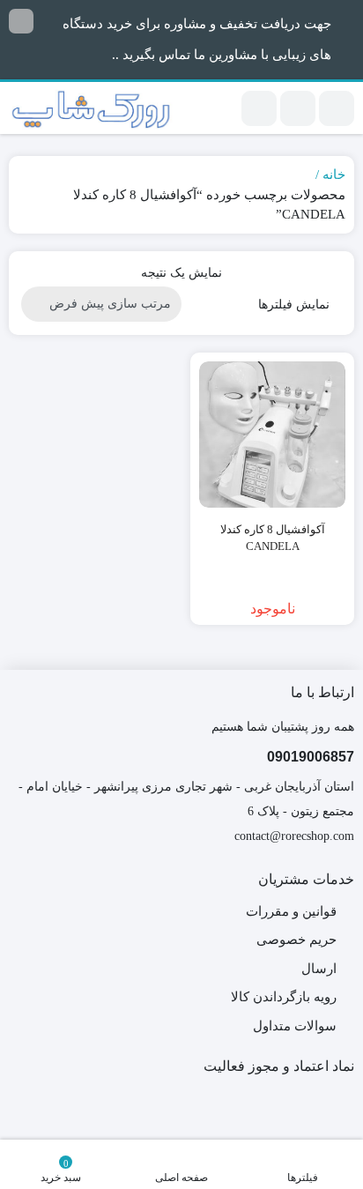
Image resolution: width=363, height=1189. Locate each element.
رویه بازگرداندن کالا (284, 997)
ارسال (319, 969)
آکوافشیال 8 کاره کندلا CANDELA (272, 538)
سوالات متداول (295, 1026)
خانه (333, 174)
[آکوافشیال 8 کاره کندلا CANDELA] (272, 434)
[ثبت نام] (259, 108)
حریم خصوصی (296, 940)
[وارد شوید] (297, 108)
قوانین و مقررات (291, 911)
